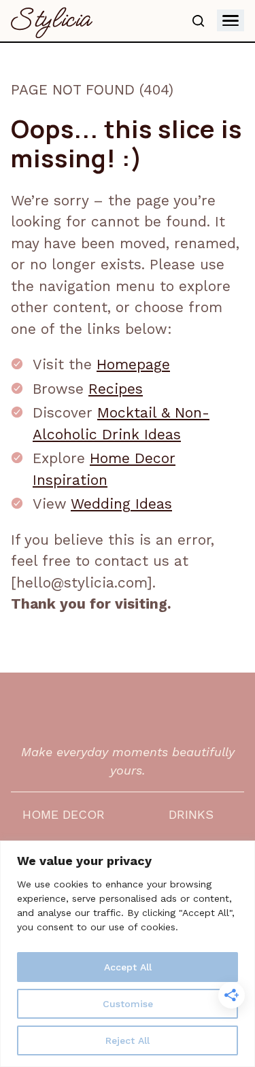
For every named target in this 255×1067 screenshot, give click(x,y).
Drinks (191, 814)
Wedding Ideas (121, 503)
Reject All (127, 1040)
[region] (127, 954)
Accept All (128, 967)
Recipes (115, 388)
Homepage (133, 364)
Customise (128, 1003)
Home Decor (63, 814)
